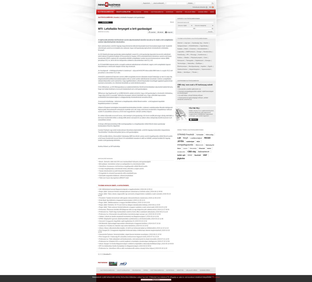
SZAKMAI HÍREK (203, 12)
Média (179, 72)
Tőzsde (194, 72)
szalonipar (190, 141)
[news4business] (109, 5)
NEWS (212, 12)
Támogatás (189, 60)
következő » (107, 254)
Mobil (186, 49)
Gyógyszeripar (182, 46)
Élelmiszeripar (182, 66)
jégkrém (181, 158)
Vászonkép (193, 148)
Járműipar (186, 72)
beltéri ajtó (181, 155)
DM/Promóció (190, 52)
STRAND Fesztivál (185, 134)
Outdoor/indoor (182, 69)
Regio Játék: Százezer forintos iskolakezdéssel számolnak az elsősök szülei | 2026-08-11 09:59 (130, 191)
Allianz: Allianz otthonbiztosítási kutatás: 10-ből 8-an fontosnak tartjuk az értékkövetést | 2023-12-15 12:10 (134, 228)
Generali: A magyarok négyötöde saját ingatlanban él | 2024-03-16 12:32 (123, 221)
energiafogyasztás (185, 145)
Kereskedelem (202, 49)
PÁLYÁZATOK (137, 12)
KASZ (190, 155)
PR (188, 55)
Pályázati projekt (196, 57)
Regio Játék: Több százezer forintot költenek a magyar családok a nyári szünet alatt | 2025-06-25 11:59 (133, 207)
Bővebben (216, 277)
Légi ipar (187, 43)
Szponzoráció (206, 69)
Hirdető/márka (193, 46)
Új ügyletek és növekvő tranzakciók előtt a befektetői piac (118, 173)
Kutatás (116, 17)
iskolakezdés (181, 152)
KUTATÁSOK (169, 12)
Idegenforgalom (194, 69)
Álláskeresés (199, 145)
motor (209, 148)
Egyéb (210, 66)
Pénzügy (193, 55)
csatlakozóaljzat (196, 138)
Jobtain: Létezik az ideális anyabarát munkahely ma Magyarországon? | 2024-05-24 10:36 (129, 216)
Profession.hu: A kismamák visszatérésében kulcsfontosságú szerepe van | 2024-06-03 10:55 (130, 214)
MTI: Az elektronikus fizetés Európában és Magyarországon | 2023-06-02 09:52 (125, 246)
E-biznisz (193, 49)
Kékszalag (209, 135)
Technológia (181, 63)
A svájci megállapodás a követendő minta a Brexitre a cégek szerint (121, 168)
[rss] (211, 7)
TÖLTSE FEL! (194, 108)
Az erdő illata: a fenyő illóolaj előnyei (190, 95)
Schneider (199, 135)
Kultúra (179, 57)
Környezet (180, 60)
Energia (207, 60)
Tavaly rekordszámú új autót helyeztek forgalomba (115, 171)
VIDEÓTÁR (179, 12)
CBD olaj (192, 152)
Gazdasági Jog (197, 43)
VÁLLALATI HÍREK (190, 12)
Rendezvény (207, 52)
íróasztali (202, 148)
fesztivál (198, 155)
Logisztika (180, 52)
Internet (179, 43)
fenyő (185, 138)
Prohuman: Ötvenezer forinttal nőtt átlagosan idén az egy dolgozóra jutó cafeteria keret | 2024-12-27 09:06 (134, 209)
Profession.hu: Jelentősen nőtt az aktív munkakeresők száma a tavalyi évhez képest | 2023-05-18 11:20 (133, 248)
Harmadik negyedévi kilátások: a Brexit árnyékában (116, 175)
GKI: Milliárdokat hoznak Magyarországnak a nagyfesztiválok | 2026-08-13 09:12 (125, 189)
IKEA (198, 141)
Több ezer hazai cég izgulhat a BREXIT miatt (114, 178)
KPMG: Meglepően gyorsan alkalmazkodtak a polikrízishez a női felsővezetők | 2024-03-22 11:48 (131, 219)
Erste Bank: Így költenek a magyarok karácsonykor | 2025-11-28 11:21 (122, 200)
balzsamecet (204, 152)
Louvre (185, 148)
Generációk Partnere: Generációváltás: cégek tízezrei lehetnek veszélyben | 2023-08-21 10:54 (130, 234)
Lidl (179, 138)
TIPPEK (146, 12)
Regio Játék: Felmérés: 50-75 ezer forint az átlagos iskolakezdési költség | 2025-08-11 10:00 (129, 205)
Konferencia (202, 55)
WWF (205, 155)
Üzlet (205, 57)
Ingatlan (203, 66)
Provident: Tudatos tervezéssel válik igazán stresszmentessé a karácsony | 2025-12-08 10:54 (130, 198)
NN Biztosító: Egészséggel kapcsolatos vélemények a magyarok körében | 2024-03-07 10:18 (129, 223)
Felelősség (181, 55)
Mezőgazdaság (194, 66)
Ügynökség (204, 46)
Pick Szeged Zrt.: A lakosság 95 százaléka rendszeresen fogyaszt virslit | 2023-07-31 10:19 (129, 237)
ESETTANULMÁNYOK (157, 12)
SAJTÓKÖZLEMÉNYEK (106, 12)
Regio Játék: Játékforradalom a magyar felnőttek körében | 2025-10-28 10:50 (124, 202)
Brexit (172, 22)
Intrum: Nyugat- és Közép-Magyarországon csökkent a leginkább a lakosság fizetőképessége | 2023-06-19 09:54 (136, 244)
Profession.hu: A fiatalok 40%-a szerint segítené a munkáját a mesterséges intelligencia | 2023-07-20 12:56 (134, 241)
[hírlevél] (200, 7)
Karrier (206, 43)
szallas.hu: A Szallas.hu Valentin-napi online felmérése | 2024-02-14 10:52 (123, 226)
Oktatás (186, 57)
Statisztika (190, 63)
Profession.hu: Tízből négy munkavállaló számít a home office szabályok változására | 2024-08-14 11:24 (133, 212)
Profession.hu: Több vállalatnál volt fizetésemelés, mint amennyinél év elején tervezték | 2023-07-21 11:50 (134, 239)
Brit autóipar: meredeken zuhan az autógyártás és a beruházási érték (122, 164)
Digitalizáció (199, 60)
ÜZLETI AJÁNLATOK (123, 12)
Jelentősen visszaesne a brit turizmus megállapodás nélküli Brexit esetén (123, 166)
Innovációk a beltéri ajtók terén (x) (189, 89)
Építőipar (199, 63)
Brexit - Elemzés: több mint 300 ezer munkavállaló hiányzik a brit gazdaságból (125, 162)
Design (199, 52)
